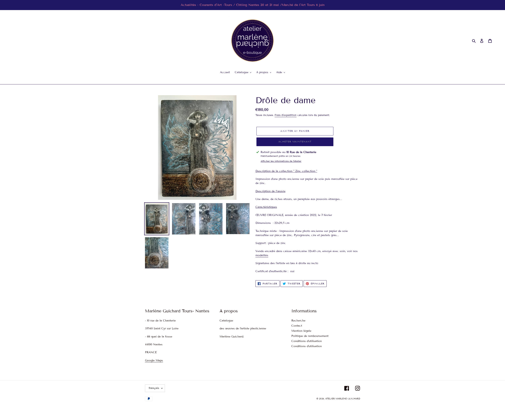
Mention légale (301, 331)
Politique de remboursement (309, 336)
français (154, 388)
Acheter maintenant (294, 141)
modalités (261, 255)
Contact (296, 325)
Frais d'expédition (285, 115)
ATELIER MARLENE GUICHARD (342, 398)
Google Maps (154, 360)
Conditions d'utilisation (306, 341)
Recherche (298, 320)
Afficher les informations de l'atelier (281, 161)
